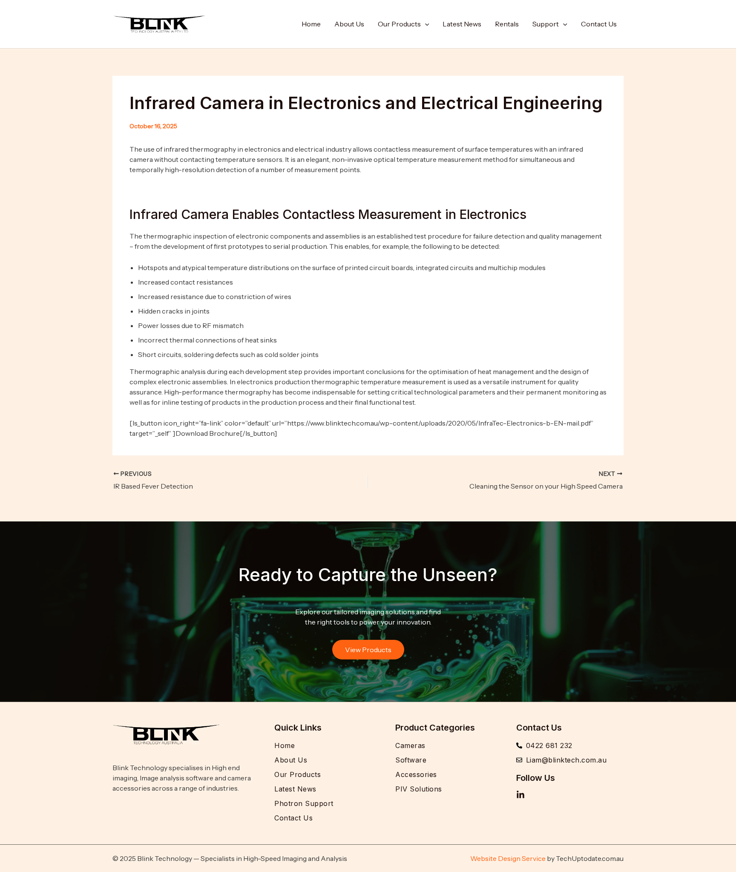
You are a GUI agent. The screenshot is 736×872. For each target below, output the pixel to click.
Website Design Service (508, 858)
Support (545, 24)
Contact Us (599, 24)
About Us (349, 24)
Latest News (462, 24)
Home (311, 24)
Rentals (507, 24)
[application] (425, 24)
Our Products (399, 24)
